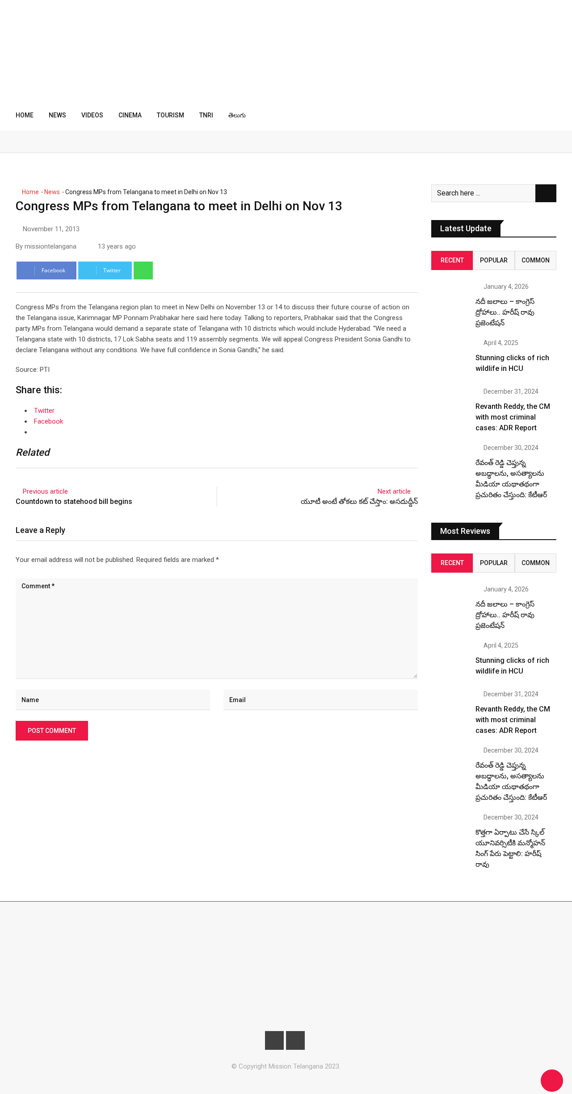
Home (25, 115)
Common (536, 260)
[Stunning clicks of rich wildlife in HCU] (450, 358)
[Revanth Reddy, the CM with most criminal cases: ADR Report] (450, 407)
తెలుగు (237, 115)
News (57, 115)
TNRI (206, 115)
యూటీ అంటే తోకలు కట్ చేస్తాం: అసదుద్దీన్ (359, 501)
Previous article (45, 491)
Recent (452, 260)
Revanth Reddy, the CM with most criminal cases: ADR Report (512, 417)
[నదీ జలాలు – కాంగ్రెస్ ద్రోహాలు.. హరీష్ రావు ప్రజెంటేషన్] (450, 302)
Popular (494, 260)
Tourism (170, 115)
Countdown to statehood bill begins (74, 501)
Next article (394, 491)
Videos (92, 115)
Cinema (130, 115)
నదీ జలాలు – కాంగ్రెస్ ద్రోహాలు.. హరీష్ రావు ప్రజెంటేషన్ (504, 312)
